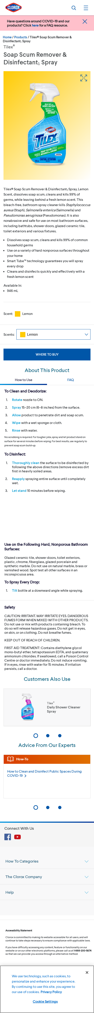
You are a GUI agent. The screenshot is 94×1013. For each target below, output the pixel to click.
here (35, 25)
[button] (85, 7)
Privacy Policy (51, 992)
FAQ (70, 380)
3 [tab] (59, 735)
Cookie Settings (45, 1001)
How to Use (23, 380)
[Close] (87, 972)
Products (20, 37)
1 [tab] (35, 735)
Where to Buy (47, 354)
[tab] (47, 861)
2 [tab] (47, 735)
